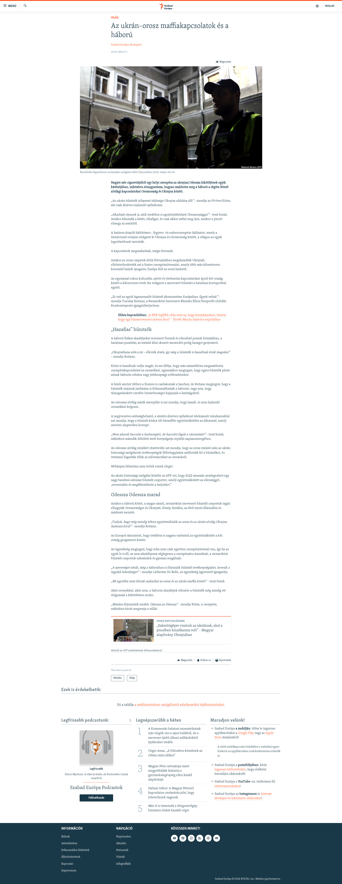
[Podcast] (208, 838)
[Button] (223, 62)
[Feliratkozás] (216, 838)
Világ (115, 17)
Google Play (246, 733)
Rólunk (65, 836)
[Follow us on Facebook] (182, 838)
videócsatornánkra (227, 786)
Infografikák (123, 863)
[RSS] (199, 838)
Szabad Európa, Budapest (126, 44)
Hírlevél (329, 6)
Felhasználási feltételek (75, 850)
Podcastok (122, 850)
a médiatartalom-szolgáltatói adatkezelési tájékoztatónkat (179, 705)
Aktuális (121, 843)
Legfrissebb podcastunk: (85, 720)
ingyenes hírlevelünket (230, 769)
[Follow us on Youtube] (174, 838)
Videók (120, 857)
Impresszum (68, 870)
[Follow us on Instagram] (191, 838)
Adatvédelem (69, 843)
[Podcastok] (317, 6)
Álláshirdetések (70, 857)
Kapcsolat (67, 863)
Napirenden (123, 836)
